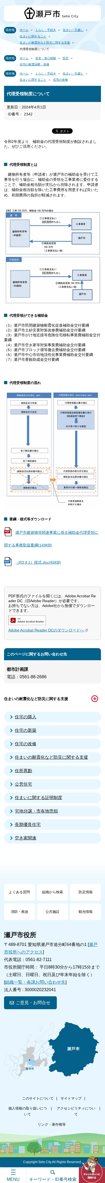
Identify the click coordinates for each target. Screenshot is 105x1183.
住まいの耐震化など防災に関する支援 (45, 42)
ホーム (24, 29)
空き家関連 (25, 838)
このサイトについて (38, 1098)
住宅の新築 (25, 730)
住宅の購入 (25, 717)
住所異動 (23, 770)
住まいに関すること (33, 36)
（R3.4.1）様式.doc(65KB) (38, 562)
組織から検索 (52, 892)
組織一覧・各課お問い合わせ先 (35, 982)
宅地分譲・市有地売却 (36, 811)
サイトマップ (71, 1098)
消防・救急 (19, 912)
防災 (66, 58)
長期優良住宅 (28, 824)
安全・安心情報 (45, 58)
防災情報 (86, 892)
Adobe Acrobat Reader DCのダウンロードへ (46, 630)
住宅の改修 (60, 79)
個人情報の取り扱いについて (27, 1111)
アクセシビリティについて (76, 1111)
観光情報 (86, 912)
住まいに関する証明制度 (38, 797)
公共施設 (53, 912)
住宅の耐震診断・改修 (34, 64)
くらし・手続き (45, 29)
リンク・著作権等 (52, 1124)
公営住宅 (23, 784)
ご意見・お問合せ (33, 1002)
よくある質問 (19, 892)
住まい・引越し (73, 29)
